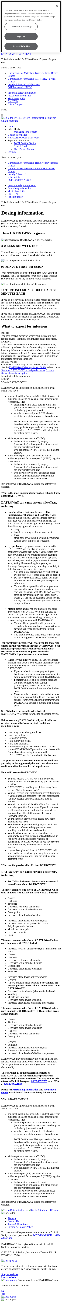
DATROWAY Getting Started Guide (25, 145)
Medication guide (16, 98)
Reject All (21, 36)
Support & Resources (18, 140)
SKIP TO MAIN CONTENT (16, 54)
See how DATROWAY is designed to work (23, 370)
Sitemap (12, 1218)
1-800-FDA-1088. (13, 1084)
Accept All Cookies (21, 46)
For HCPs (13, 101)
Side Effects (14, 129)
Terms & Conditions (18, 1224)
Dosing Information (17, 134)
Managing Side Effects (25, 131)
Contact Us (13, 1221)
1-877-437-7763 (39, 1081)
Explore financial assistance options (27, 371)
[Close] (56, 5)
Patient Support (15, 104)
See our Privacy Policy (32, 20)
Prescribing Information (19, 95)
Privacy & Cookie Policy (20, 1227)
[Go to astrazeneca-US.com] (43, 1210)
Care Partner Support (24, 149)
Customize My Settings (21, 26)
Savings (12, 152)
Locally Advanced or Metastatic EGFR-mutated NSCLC (24, 86)
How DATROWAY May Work (23, 137)
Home (11, 126)
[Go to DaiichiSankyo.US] (15, 1210)
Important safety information (22, 92)
